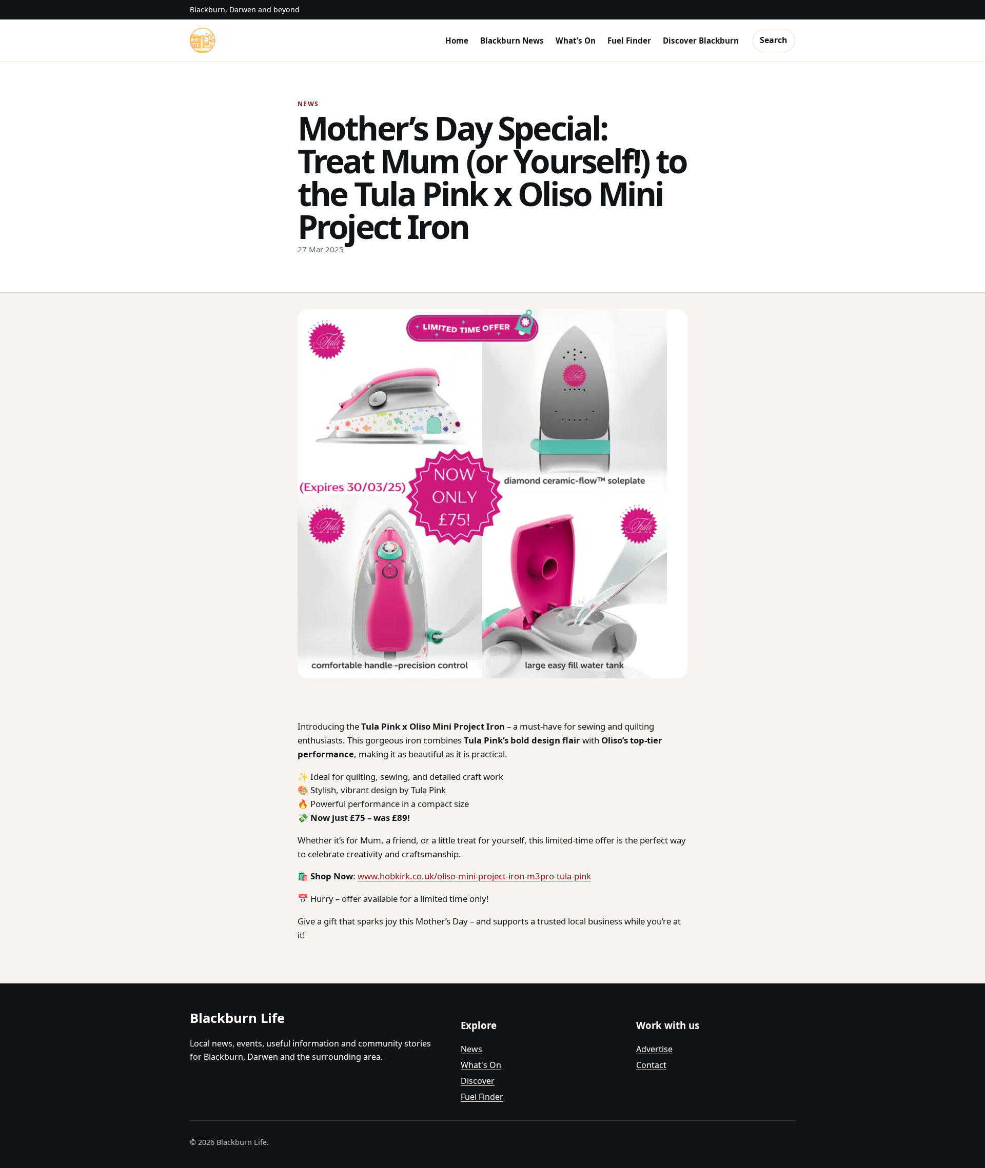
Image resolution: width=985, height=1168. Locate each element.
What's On (481, 1065)
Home (456, 40)
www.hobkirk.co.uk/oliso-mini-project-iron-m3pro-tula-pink (474, 876)
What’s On (576, 40)
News (471, 1049)
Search (773, 40)
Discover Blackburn (701, 40)
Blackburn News (512, 40)
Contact (651, 1065)
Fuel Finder (629, 40)
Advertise (654, 1049)
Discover (478, 1080)
